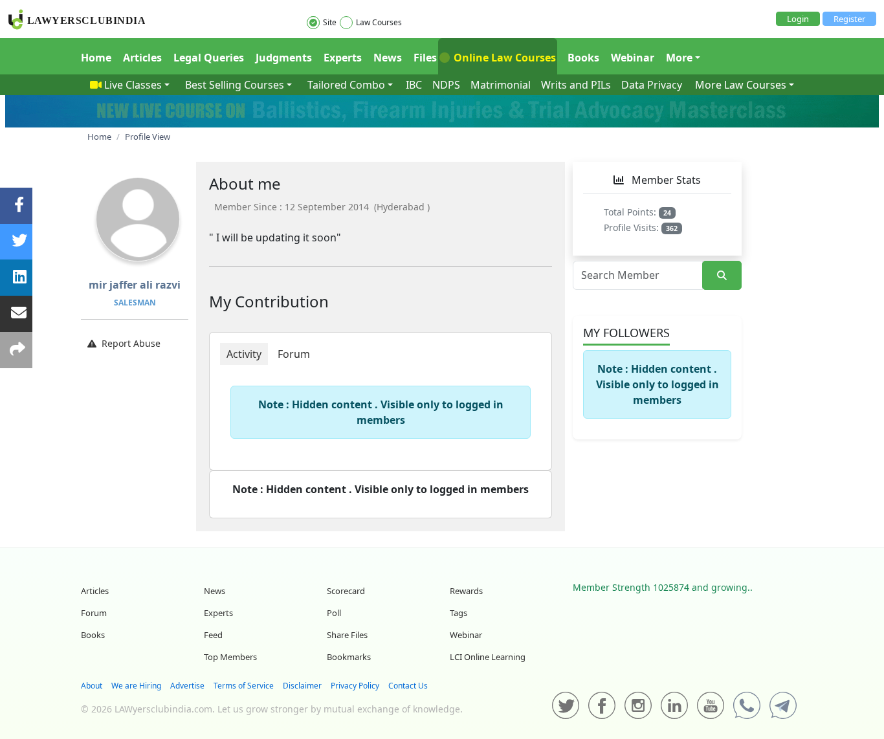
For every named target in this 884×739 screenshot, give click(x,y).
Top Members (230, 657)
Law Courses (379, 22)
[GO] (722, 275)
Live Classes (133, 85)
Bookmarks (349, 657)
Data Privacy (651, 85)
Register (849, 19)
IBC (414, 85)
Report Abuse (131, 343)
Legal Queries (208, 57)
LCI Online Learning (487, 657)
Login (798, 19)
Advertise (187, 685)
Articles (142, 57)
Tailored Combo (346, 85)
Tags (458, 613)
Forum (94, 613)
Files (425, 57)
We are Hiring (136, 685)
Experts (343, 57)
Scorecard (346, 591)
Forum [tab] (294, 354)
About (91, 685)
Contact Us (408, 685)
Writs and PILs (576, 85)
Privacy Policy (355, 685)
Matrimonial (500, 85)
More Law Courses (740, 85)
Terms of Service (244, 685)
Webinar (632, 57)
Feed (213, 635)
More (679, 57)
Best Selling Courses (234, 85)
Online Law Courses (503, 57)
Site (330, 22)
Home (96, 57)
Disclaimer (302, 685)
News (387, 57)
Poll (334, 613)
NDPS (446, 85)
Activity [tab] (244, 354)
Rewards (466, 591)
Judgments (284, 57)
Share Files (347, 635)
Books (583, 57)
